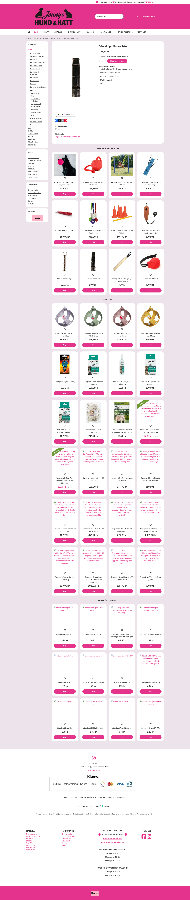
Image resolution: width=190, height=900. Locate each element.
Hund (36, 32)
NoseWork (34, 109)
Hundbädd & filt (35, 59)
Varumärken (106, 32)
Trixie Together (125, 32)
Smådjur (58, 32)
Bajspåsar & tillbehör (37, 56)
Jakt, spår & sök (36, 104)
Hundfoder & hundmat (37, 62)
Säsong (90, 32)
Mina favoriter (33, 171)
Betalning (31, 163)
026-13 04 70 (152, 2)
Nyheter (31, 204)
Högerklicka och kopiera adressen (67, 136)
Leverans (31, 166)
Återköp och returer (35, 160)
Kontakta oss (32, 177)
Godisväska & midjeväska (35, 100)
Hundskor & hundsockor (38, 87)
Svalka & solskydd (36, 118)
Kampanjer (141, 32)
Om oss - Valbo (33, 190)
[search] (120, 16)
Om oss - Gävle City (34, 193)
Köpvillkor (31, 169)
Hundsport (33, 90)
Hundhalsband (35, 69)
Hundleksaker (34, 81)
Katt (46, 32)
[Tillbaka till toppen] (161, 897)
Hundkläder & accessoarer (34, 73)
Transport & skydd (36, 122)
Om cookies (32, 198)
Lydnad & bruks (36, 106)
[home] (29, 32)
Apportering (35, 93)
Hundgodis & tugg (36, 66)
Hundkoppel (34, 77)
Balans (33, 96)
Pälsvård (33, 115)
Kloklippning (32, 174)
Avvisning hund (35, 53)
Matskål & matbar (36, 112)
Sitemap (30, 201)
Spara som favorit (66, 114)
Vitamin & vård (35, 125)
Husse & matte (74, 32)
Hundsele (33, 84)
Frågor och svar (33, 158)
